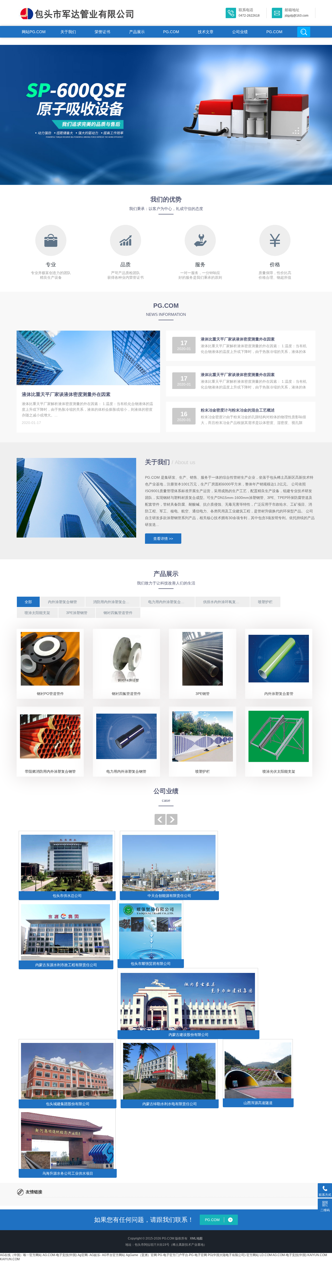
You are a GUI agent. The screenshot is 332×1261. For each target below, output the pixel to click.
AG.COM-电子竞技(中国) (60, 1255)
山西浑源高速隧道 (258, 1103)
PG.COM (171, 32)
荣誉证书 (102, 32)
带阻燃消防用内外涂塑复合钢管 (50, 771)
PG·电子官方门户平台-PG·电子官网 (182, 1255)
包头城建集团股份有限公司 (67, 1104)
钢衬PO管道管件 (50, 694)
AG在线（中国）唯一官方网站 (21, 1255)
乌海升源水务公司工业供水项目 (67, 1173)
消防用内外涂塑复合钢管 (113, 602)
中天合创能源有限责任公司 (169, 896)
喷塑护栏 (265, 602)
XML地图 (196, 1238)
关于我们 (68, 32)
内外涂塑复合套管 (278, 694)
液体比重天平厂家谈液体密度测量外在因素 (66, 394)
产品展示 (137, 32)
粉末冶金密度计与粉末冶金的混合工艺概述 (238, 410)
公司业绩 (240, 32)
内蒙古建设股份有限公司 (189, 1035)
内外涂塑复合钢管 (62, 602)
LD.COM (266, 1255)
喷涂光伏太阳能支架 (278, 771)
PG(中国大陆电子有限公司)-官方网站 (233, 1255)
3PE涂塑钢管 (76, 613)
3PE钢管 (203, 694)
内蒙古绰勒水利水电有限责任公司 (169, 1104)
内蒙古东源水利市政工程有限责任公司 (66, 965)
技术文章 (205, 32)
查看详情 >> (163, 539)
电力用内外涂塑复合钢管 (168, 602)
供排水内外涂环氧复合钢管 (225, 602)
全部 (28, 602)
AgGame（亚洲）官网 (141, 1255)
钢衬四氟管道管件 (118, 613)
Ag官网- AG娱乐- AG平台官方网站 (101, 1255)
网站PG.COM (34, 32)
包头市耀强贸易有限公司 (151, 964)
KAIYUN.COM (317, 1255)
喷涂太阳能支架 (37, 613)
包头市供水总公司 (67, 896)
